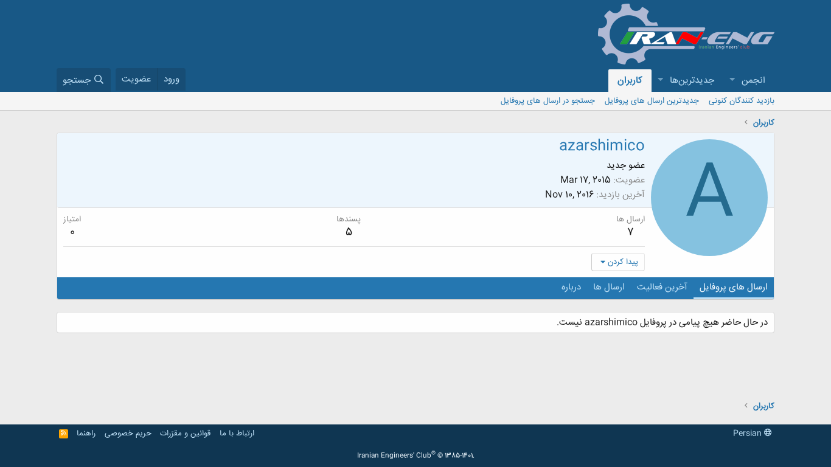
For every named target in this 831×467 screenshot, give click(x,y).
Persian (748, 433)
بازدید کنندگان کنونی (741, 101)
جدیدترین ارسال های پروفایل (652, 101)
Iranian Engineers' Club (416, 456)
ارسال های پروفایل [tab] (734, 287)
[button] (731, 80)
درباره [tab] (571, 287)
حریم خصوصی (128, 433)
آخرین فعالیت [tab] (662, 287)
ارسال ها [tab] (609, 287)
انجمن (753, 80)
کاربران (629, 80)
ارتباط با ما (237, 433)
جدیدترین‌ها (692, 80)
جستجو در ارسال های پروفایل (548, 101)
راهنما (86, 433)
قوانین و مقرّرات (185, 433)
